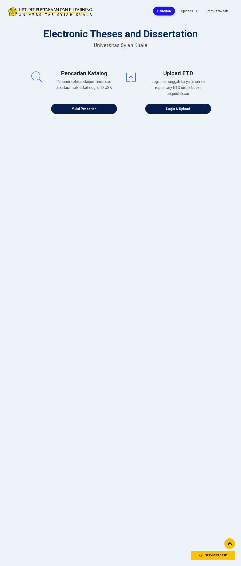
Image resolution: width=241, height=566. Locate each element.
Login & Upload (178, 109)
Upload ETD (189, 11)
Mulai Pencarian (84, 109)
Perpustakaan (217, 11)
